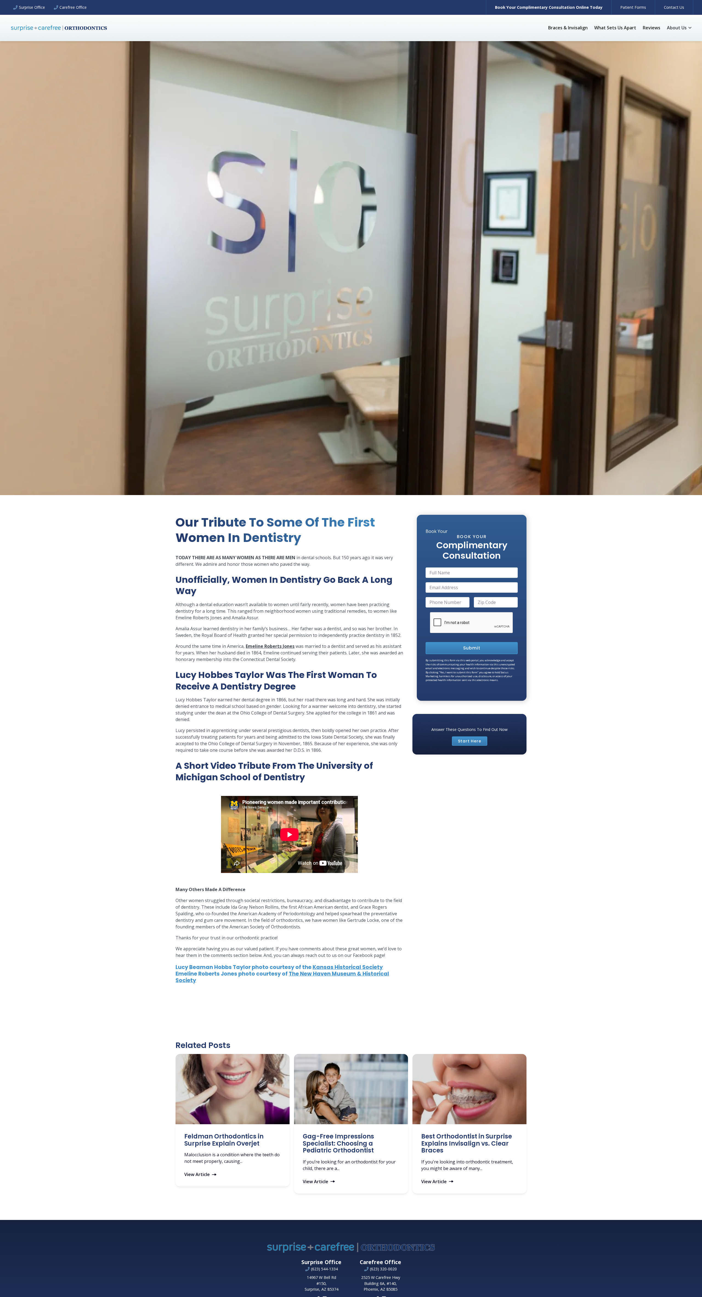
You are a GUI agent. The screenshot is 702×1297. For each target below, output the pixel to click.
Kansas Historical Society (348, 967)
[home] (59, 27)
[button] (679, 27)
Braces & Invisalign (568, 28)
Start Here (469, 741)
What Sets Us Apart (615, 28)
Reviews (651, 28)
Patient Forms (633, 7)
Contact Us (674, 7)
